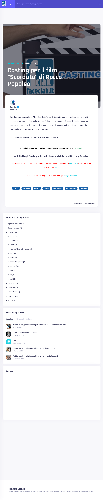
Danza (12, 245)
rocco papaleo (71, 188)
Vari (11, 279)
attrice (16, 188)
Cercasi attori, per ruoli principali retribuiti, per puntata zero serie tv (39, 325)
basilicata (26, 188)
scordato (84, 188)
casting (36, 188)
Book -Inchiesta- (14, 228)
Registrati (73, 163)
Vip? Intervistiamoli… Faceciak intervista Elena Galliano (34, 348)
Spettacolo (14, 266)
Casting (11, 63)
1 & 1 (14, 340)
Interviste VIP (12, 292)
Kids (11, 253)
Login (57, 167)
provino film (57, 188)
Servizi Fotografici (16, 262)
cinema (46, 188)
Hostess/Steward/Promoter (20, 249)
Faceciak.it (11, 283)
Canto (12, 236)
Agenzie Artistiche (14, 224)
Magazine (11, 296)
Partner (10, 300)
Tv (11, 275)
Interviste (11, 288)
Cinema (20, 63)
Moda (12, 257)
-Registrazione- (70, 175)
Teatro (12, 270)
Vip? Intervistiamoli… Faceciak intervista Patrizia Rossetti (35, 356)
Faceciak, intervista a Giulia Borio (26, 333)
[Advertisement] (51, 18)
